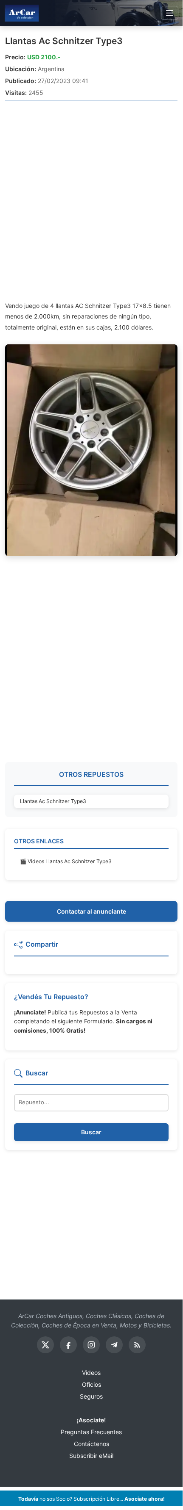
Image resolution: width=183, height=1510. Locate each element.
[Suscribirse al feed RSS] (137, 1344)
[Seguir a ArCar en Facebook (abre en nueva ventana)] (68, 1344)
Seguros (91, 1396)
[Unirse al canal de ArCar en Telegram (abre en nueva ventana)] (114, 1344)
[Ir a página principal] (22, 13)
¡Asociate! (91, 1420)
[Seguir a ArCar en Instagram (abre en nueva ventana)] (91, 1344)
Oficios (91, 1384)
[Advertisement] (91, 200)
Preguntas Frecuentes (91, 1431)
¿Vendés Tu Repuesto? (51, 997)
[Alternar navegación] (169, 13)
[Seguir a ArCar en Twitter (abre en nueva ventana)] (45, 1344)
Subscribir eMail (91, 1455)
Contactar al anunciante (91, 911)
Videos (91, 1372)
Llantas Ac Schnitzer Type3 (64, 41)
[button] (91, 947)
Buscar (91, 1132)
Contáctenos (91, 1443)
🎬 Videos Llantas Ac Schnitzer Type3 (66, 861)
